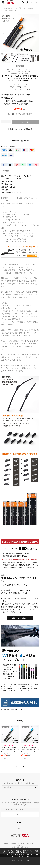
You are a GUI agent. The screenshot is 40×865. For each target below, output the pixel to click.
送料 (13, 114)
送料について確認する (20, 618)
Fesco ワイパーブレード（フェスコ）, (20, 69)
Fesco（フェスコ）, (14, 71)
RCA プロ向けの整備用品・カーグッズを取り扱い (10, 2)
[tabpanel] (10, 745)
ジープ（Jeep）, (27, 71)
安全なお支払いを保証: (9, 146)
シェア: (3, 161)
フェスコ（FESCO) (23, 89)
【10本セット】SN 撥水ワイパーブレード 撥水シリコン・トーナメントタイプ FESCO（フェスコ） (10, 750)
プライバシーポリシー (16, 861)
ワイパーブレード (24, 87)
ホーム (20, 7)
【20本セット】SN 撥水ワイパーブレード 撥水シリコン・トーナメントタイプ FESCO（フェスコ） (30, 750)
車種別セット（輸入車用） (20, 73)
